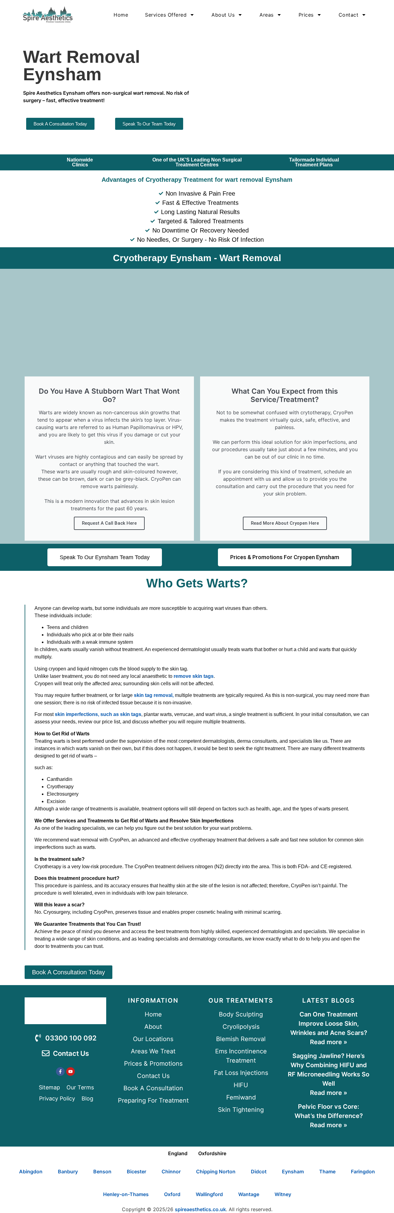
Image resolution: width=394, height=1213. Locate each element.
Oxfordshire (212, 1153)
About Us (223, 15)
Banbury (68, 1171)
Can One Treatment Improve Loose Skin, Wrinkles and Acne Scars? (328, 1023)
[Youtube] (70, 1071)
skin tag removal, (154, 695)
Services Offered (166, 15)
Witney (283, 1194)
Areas (266, 15)
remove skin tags (194, 676)
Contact (349, 15)
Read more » (328, 1042)
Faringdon (363, 1171)
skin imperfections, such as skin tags (98, 714)
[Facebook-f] (60, 1071)
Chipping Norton (215, 1171)
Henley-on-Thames (126, 1194)
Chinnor (171, 1171)
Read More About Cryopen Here (285, 523)
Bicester (136, 1171)
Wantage (248, 1194)
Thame (327, 1171)
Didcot (259, 1171)
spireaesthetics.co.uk (200, 1209)
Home (121, 15)
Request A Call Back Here (109, 523)
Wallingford (209, 1194)
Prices (306, 15)
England (177, 1153)
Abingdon (30, 1171)
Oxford (172, 1194)
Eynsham (293, 1171)
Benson (102, 1171)
